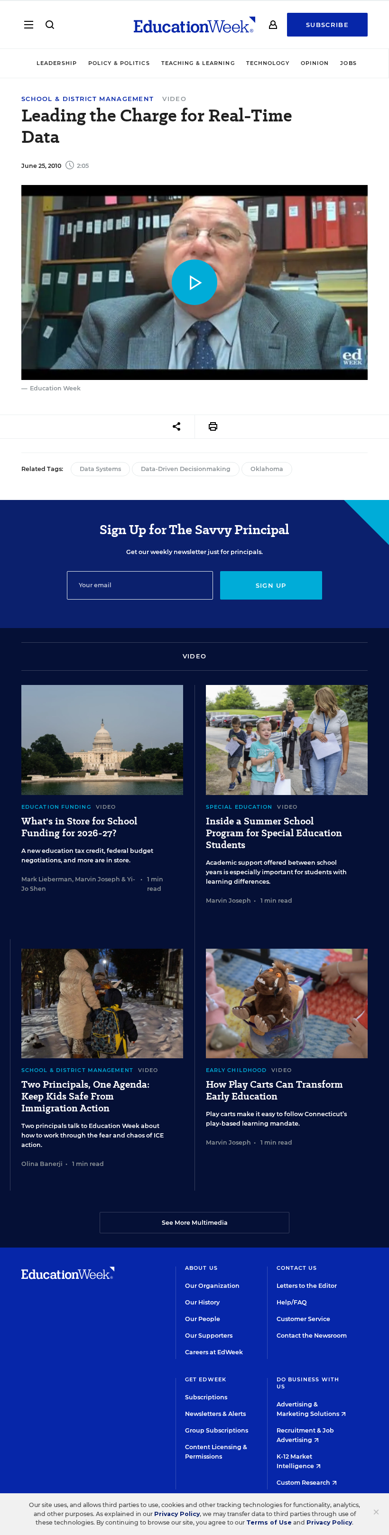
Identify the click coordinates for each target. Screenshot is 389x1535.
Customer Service (303, 1318)
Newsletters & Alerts (215, 1413)
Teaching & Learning (198, 63)
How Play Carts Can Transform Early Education (274, 1090)
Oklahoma (266, 468)
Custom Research (304, 1482)
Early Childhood (236, 1070)
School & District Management (87, 98)
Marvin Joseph (97, 879)
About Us (201, 1268)
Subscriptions (206, 1397)
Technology (267, 63)
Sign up (271, 585)
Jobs (348, 63)
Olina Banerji (42, 1163)
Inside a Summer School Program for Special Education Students (274, 833)
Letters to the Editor (307, 1285)
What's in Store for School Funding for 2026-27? (79, 827)
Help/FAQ (292, 1302)
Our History (202, 1302)
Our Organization (212, 1285)
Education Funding (56, 807)
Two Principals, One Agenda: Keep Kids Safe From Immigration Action (85, 1096)
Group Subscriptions (216, 1430)
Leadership (57, 63)
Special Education (239, 807)
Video (174, 98)
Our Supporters (208, 1335)
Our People (202, 1318)
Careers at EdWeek (214, 1352)
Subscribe (327, 24)
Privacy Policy (177, 1513)
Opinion (315, 63)
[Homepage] (194, 24)
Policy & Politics (119, 63)
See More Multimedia (195, 1222)
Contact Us (297, 1268)
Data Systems (100, 468)
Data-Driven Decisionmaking (186, 468)
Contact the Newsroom (312, 1335)
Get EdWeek (205, 1379)
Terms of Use (269, 1522)
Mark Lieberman (46, 879)
